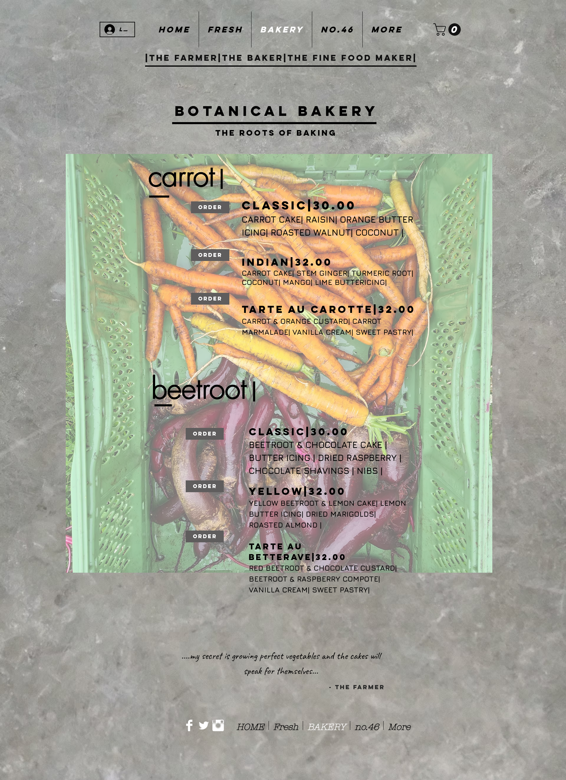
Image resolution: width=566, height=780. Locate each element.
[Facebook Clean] (189, 725)
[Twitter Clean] (204, 725)
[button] (448, 29)
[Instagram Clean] (218, 725)
